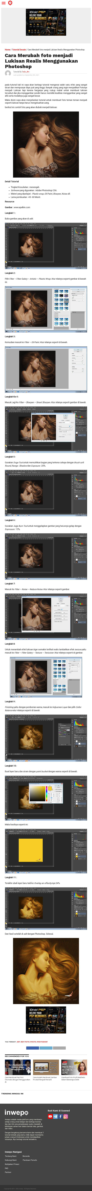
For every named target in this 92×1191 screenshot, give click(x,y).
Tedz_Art (25, 72)
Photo (33, 1042)
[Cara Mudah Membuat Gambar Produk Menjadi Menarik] (46, 1074)
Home (7, 50)
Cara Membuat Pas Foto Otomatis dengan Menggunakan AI (17, 1080)
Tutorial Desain (19, 50)
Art (18, 1042)
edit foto (25, 1042)
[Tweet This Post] (46, 1047)
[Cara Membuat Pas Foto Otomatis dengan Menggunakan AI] (18, 1074)
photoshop (42, 1042)
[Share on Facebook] (32, 1047)
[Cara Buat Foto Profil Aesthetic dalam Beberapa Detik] (74, 1074)
